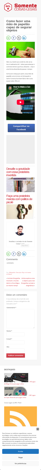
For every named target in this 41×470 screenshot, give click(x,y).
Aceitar (20, 451)
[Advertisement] (23, 149)
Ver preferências (20, 463)
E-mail (9, 339)
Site (8, 347)
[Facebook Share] (14, 38)
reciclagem (9, 274)
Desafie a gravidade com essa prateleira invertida (18, 172)
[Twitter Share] (19, 38)
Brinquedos (12, 272)
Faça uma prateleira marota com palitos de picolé (19, 199)
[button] (38, 429)
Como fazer (18, 272)
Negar (20, 457)
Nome (9, 331)
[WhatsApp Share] (8, 38)
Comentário (11, 308)
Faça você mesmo (26, 272)
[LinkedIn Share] (24, 38)
